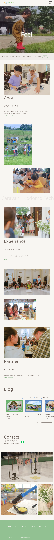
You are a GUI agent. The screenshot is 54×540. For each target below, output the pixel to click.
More (45, 56)
